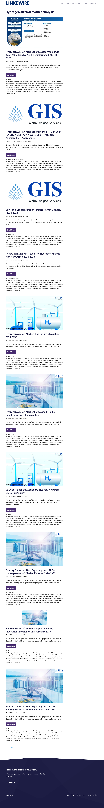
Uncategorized (15, 159)
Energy (10, 278)
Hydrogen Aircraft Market (25, 81)
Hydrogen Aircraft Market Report (31, 87)
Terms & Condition (93, 795)
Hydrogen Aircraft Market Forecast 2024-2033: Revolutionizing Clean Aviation (31, 413)
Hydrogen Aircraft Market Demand (51, 161)
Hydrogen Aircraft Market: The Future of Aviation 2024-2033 (32, 335)
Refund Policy (81, 795)
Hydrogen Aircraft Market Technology (16, 91)
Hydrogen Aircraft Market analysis (32, 161)
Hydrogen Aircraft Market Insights (20, 165)
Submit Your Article (73, 3)
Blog (85, 3)
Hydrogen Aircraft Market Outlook (27, 167)
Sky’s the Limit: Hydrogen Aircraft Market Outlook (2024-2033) (33, 211)
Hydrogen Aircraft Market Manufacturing (41, 165)
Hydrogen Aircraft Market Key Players (45, 85)
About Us (93, 3)
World (22, 159)
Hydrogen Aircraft (13, 81)
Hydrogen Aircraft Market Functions (36, 163)
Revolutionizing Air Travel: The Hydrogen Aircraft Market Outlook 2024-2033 (33, 255)
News (9, 79)
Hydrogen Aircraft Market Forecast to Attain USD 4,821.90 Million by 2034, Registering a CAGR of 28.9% (32, 55)
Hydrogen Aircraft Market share (33, 89)
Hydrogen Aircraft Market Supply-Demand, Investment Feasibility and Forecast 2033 (29, 630)
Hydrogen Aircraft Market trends (36, 91)
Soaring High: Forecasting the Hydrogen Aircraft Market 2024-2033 (32, 491)
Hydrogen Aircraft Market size (50, 89)
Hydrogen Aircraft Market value (44, 169)
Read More (11, 75)
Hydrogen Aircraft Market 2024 (41, 81)
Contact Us (11, 782)
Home (61, 3)
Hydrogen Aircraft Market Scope (14, 89)
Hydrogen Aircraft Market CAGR (24, 83)
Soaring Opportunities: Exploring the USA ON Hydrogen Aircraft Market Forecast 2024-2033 (30, 572)
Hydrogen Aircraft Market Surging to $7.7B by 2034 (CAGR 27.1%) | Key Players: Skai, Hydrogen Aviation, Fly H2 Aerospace (33, 135)
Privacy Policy (70, 795)
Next (12, 748)
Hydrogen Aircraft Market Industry (24, 85)
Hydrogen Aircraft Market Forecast (43, 83)
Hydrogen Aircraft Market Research (50, 87)
